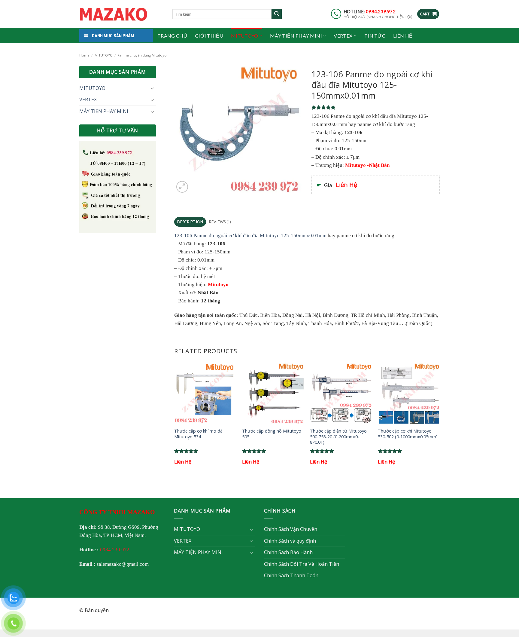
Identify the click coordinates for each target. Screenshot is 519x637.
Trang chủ (172, 35)
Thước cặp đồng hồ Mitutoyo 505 (271, 433)
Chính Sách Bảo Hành (288, 552)
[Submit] (277, 14)
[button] (428, 14)
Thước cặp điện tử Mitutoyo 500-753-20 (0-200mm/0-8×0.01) (338, 436)
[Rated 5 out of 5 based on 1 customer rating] (375, 107)
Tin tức (374, 35)
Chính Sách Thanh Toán (291, 575)
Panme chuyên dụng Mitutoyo (142, 55)
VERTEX (343, 35)
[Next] (439, 419)
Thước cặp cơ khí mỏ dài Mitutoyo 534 (198, 433)
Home (84, 55)
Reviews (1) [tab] (220, 221)
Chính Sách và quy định (290, 540)
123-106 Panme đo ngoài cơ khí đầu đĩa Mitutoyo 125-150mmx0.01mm (250, 235)
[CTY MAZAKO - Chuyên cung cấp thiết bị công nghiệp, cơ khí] (121, 14)
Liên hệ (402, 35)
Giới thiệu (209, 35)
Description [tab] (190, 221)
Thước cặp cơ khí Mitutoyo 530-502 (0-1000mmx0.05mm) (408, 433)
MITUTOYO (244, 35)
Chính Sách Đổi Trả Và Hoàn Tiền (301, 564)
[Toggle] (152, 88)
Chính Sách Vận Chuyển (290, 529)
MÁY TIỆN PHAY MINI (296, 35)
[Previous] (174, 419)
